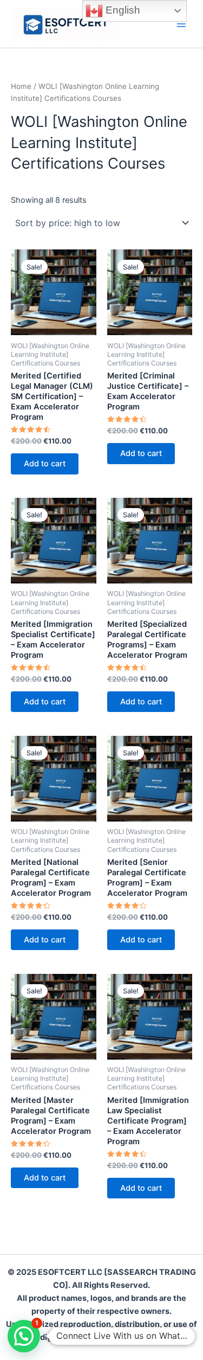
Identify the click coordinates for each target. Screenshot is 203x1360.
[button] (24, 1336)
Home (21, 86)
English (121, 10)
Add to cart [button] (45, 464)
